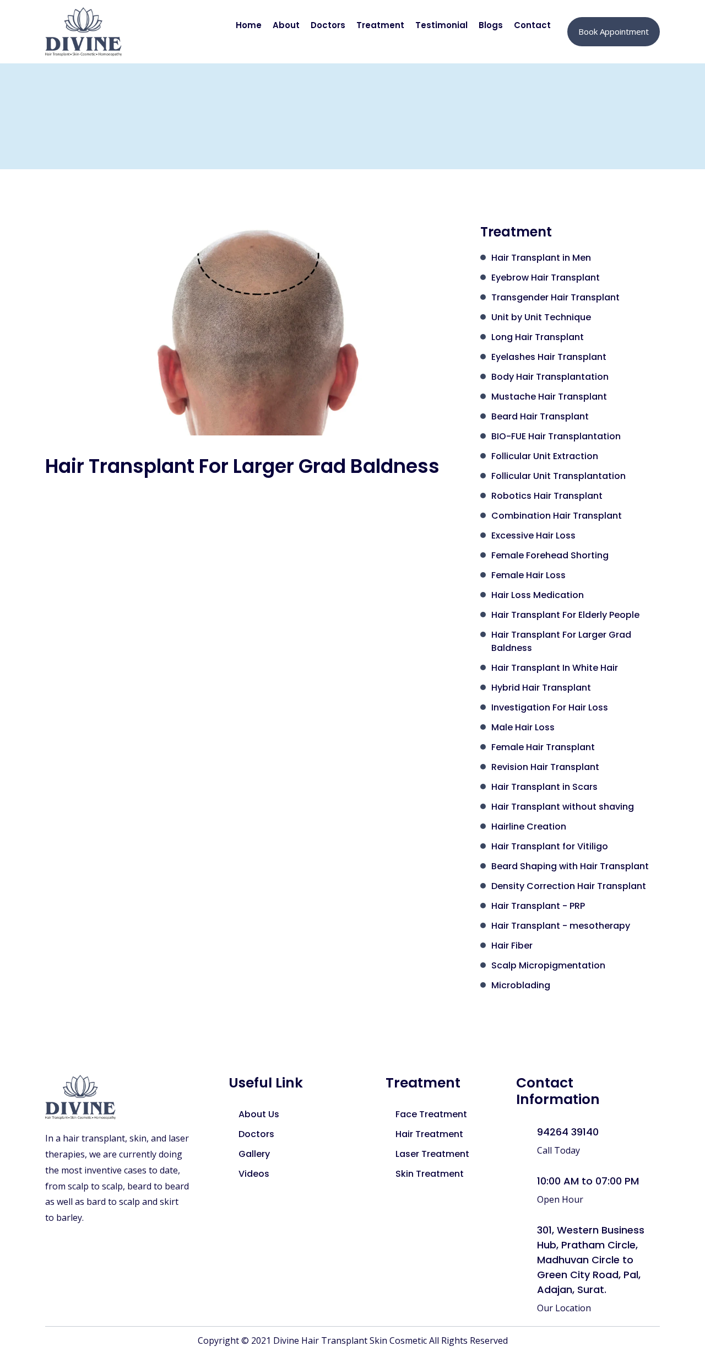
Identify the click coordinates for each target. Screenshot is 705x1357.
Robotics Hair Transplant (547, 495)
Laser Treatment (432, 1154)
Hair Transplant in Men (541, 257)
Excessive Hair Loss (533, 535)
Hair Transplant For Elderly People (565, 615)
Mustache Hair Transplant (549, 396)
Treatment (380, 25)
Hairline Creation (528, 826)
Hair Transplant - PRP (538, 906)
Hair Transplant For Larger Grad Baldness (561, 641)
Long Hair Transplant (537, 337)
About (286, 25)
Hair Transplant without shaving (562, 806)
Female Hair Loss (528, 575)
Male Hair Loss (523, 727)
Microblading (520, 985)
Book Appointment (613, 31)
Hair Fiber (512, 945)
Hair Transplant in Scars (544, 786)
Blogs (491, 25)
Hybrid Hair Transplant (541, 687)
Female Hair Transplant (543, 747)
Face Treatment (431, 1114)
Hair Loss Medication (537, 595)
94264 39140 (568, 1132)
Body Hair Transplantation (550, 376)
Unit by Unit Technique (541, 317)
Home (249, 25)
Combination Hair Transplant (556, 515)
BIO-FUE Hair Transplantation (556, 436)
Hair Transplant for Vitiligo (549, 846)
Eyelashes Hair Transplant (548, 357)
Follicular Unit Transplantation (558, 476)
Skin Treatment (429, 1173)
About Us (258, 1114)
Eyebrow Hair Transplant (545, 277)
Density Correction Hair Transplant (568, 886)
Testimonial (441, 25)
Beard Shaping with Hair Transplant (570, 866)
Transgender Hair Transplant (555, 297)
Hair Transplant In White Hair (554, 667)
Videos (253, 1173)
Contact (532, 25)
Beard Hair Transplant (540, 416)
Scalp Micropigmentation (548, 965)
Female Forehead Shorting (550, 555)
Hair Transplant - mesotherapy (560, 925)
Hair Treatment (429, 1134)
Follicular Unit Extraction (544, 456)
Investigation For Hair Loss (549, 707)
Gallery (254, 1154)
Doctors (328, 25)
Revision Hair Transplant (545, 767)
